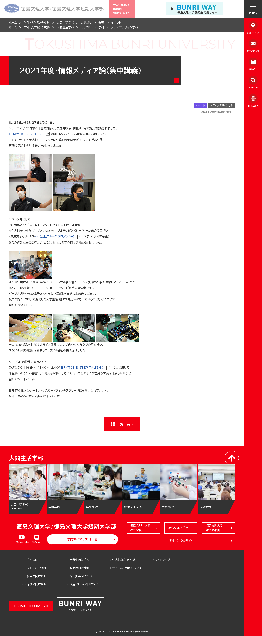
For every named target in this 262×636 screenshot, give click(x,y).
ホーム (13, 22)
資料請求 (253, 69)
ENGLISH (253, 106)
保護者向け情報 (37, 584)
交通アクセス (253, 33)
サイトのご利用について (127, 568)
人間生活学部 (65, 22)
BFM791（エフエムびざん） (26, 134)
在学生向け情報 (37, 576)
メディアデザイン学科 (124, 27)
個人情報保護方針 (123, 559)
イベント (116, 22)
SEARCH (253, 87)
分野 (101, 22)
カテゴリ (86, 22)
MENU (253, 12)
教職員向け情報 (79, 568)
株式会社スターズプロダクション (55, 236)
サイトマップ (162, 559)
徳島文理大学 (214, 528)
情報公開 (32, 559)
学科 (101, 27)
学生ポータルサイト (181, 540)
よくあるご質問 (36, 568)
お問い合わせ (253, 51)
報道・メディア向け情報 (84, 584)
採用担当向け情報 (81, 576)
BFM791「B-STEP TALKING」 (83, 367)
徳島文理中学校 (140, 528)
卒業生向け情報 (79, 559)
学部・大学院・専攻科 (37, 22)
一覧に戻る (125, 424)
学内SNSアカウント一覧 (82, 539)
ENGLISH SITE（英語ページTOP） (32, 606)
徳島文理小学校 (178, 527)
